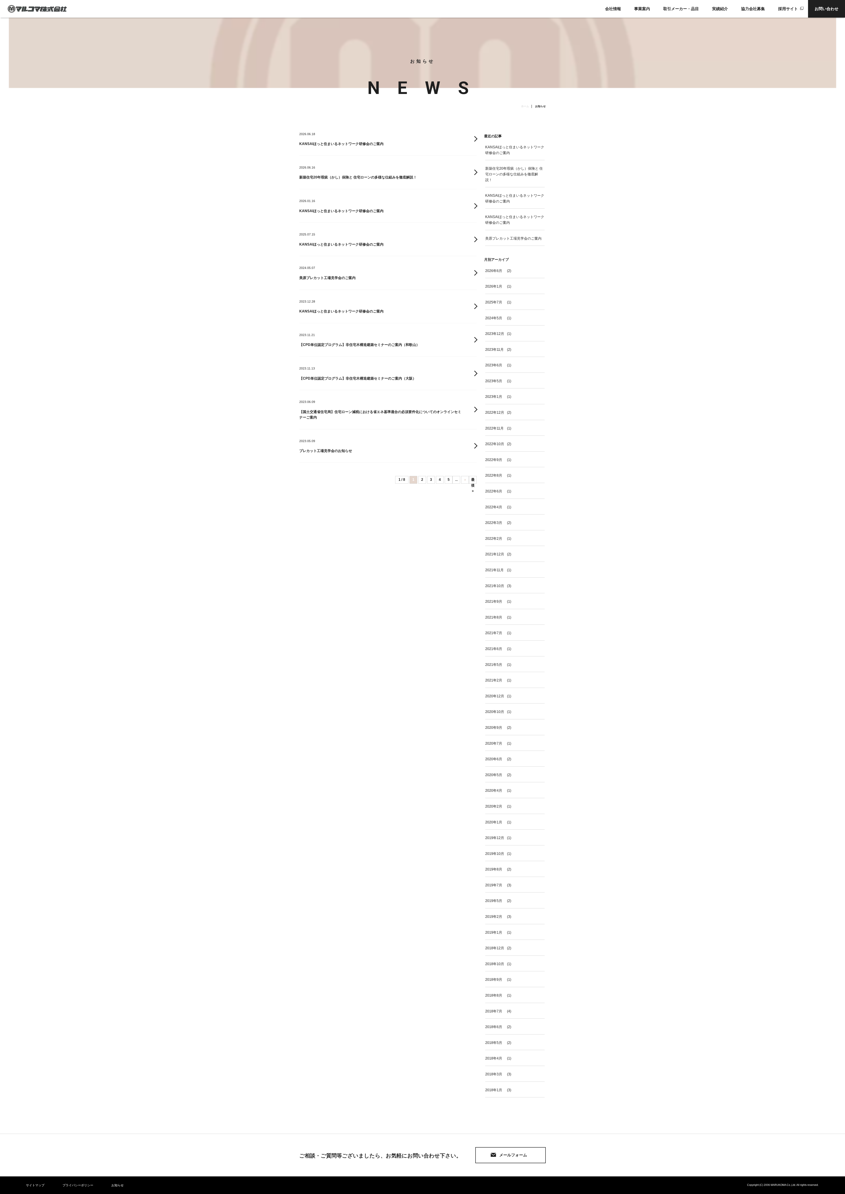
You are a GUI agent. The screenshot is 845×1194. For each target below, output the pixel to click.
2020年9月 (493, 727)
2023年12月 (494, 334)
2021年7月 (493, 633)
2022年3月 (493, 523)
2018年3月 (493, 1074)
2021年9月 (493, 601)
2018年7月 (493, 1011)
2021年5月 (493, 665)
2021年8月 (493, 617)
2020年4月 (493, 790)
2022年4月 (493, 507)
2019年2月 (493, 916)
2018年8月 (493, 995)
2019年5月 (493, 901)
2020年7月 (493, 743)
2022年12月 (494, 412)
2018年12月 (494, 948)
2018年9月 (493, 979)
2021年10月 (494, 586)
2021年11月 (494, 570)
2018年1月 (493, 1090)
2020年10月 (494, 712)
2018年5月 (493, 1043)
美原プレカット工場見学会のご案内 (513, 238)
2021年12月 (494, 554)
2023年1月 (493, 397)
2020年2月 (493, 806)
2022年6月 (493, 491)
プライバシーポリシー (77, 1185)
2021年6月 (493, 649)
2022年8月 (493, 475)
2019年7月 (493, 885)
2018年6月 (493, 1027)
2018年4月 (493, 1058)
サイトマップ (35, 1185)
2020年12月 (494, 696)
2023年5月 (493, 381)
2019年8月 (493, 869)
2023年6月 (493, 365)
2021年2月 (493, 680)
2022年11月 (494, 428)
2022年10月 (494, 444)
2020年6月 (493, 759)
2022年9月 (493, 460)
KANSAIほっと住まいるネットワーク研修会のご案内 (514, 150)
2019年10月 (494, 854)
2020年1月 (493, 822)
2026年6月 (493, 271)
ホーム (525, 106)
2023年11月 (494, 349)
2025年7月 (493, 302)
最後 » (473, 481)
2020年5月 (493, 775)
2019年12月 (494, 838)
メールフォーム (513, 1155)
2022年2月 (493, 538)
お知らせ (117, 1185)
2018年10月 (494, 964)
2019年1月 (493, 932)
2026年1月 (493, 286)
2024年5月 (493, 318)
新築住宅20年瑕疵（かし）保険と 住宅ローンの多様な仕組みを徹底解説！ (514, 174)
